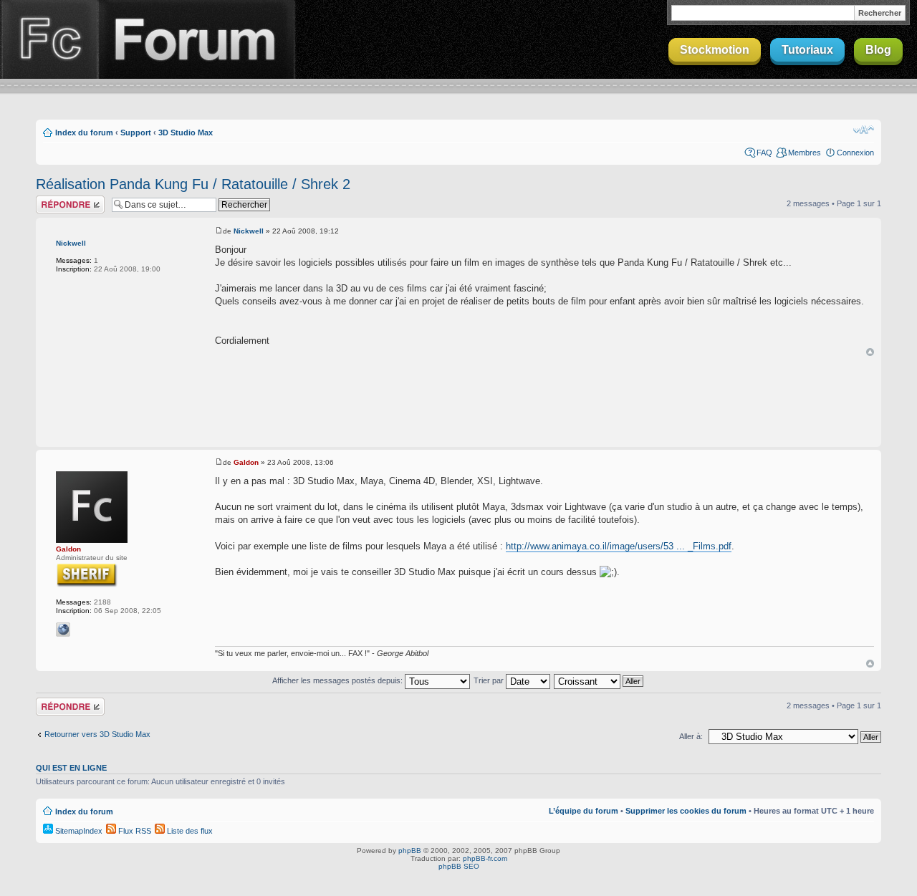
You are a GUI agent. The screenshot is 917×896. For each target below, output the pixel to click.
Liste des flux (189, 831)
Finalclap (48, 39)
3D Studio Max (185, 132)
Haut (870, 352)
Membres (804, 152)
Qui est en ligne (71, 767)
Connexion (855, 152)
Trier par (490, 680)
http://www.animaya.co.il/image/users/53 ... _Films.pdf (618, 546)
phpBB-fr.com (485, 858)
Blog (878, 50)
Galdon (68, 549)
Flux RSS (133, 831)
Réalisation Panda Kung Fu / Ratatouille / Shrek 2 (193, 184)
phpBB (409, 850)
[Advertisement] (458, 402)
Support (135, 132)
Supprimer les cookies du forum (685, 810)
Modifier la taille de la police (863, 129)
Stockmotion (714, 50)
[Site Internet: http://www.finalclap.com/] (63, 629)
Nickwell (71, 243)
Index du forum (84, 132)
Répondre (53, 200)
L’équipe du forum (583, 810)
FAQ (764, 152)
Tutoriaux (807, 50)
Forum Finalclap (196, 39)
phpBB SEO (458, 866)
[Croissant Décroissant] (599, 680)
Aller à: (691, 736)
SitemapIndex (77, 831)
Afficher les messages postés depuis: (338, 680)
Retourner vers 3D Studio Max (97, 734)
